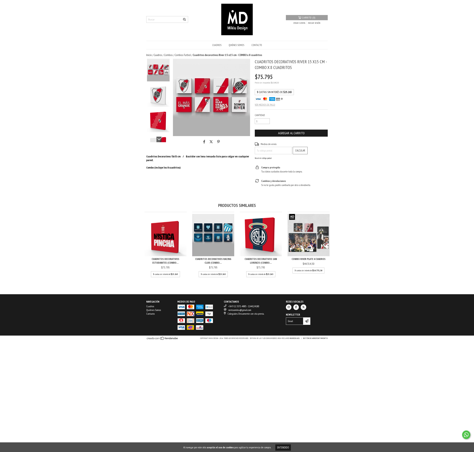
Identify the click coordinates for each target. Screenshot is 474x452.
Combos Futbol (183, 55)
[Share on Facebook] (204, 141)
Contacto (256, 45)
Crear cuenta (299, 23)
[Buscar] (184, 19)
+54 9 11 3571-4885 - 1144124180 (243, 306)
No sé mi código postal (263, 158)
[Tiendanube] (162, 339)
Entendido (283, 447)
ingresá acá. (295, 338)
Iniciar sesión (314, 23)
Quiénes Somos (236, 45)
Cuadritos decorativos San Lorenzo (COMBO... (261, 260)
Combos (168, 55)
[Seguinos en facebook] (296, 307)
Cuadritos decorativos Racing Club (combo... (213, 260)
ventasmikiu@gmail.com (239, 310)
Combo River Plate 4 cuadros (309, 259)
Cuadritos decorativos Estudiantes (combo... (165, 260)
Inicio (149, 55)
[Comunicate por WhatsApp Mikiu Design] (466, 434)
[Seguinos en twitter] (303, 307)
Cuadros (216, 45)
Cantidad (260, 115)
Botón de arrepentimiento (315, 338)
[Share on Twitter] (211, 141)
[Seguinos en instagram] (288, 307)
